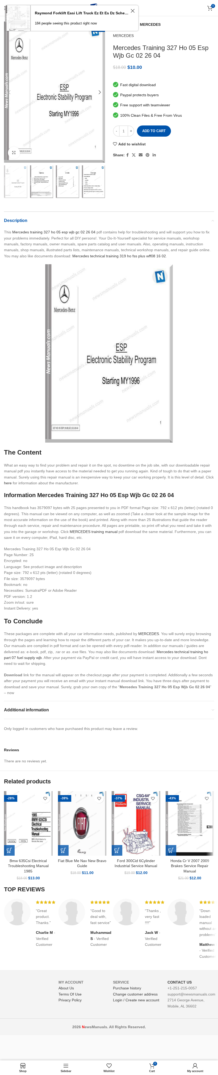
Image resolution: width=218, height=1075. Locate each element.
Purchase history (127, 988)
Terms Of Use (70, 994)
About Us (66, 988)
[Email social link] (140, 155)
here (8, 483)
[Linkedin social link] (154, 155)
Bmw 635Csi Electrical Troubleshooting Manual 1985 (28, 866)
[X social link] (133, 155)
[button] (9, 850)
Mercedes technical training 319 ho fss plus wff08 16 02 (119, 256)
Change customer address (135, 994)
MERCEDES (150, 24)
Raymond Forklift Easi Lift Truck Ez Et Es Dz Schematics (82, 13)
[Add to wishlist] (45, 798)
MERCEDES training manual (94, 532)
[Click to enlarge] (14, 153)
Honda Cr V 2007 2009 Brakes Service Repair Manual (189, 866)
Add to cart (154, 131)
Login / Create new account (136, 1000)
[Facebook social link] (127, 155)
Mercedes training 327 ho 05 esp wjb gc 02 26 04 (53, 232)
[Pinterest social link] (147, 155)
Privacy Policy (70, 1000)
